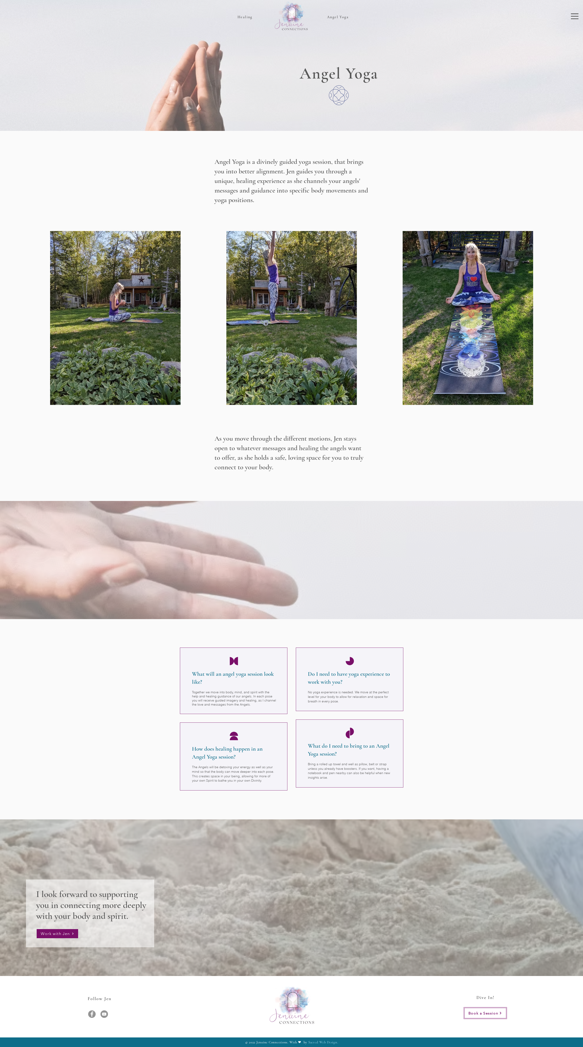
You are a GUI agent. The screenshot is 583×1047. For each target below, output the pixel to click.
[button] (574, 16)
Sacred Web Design (322, 1042)
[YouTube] (104, 1014)
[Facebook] (92, 1014)
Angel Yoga (338, 17)
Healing (245, 17)
